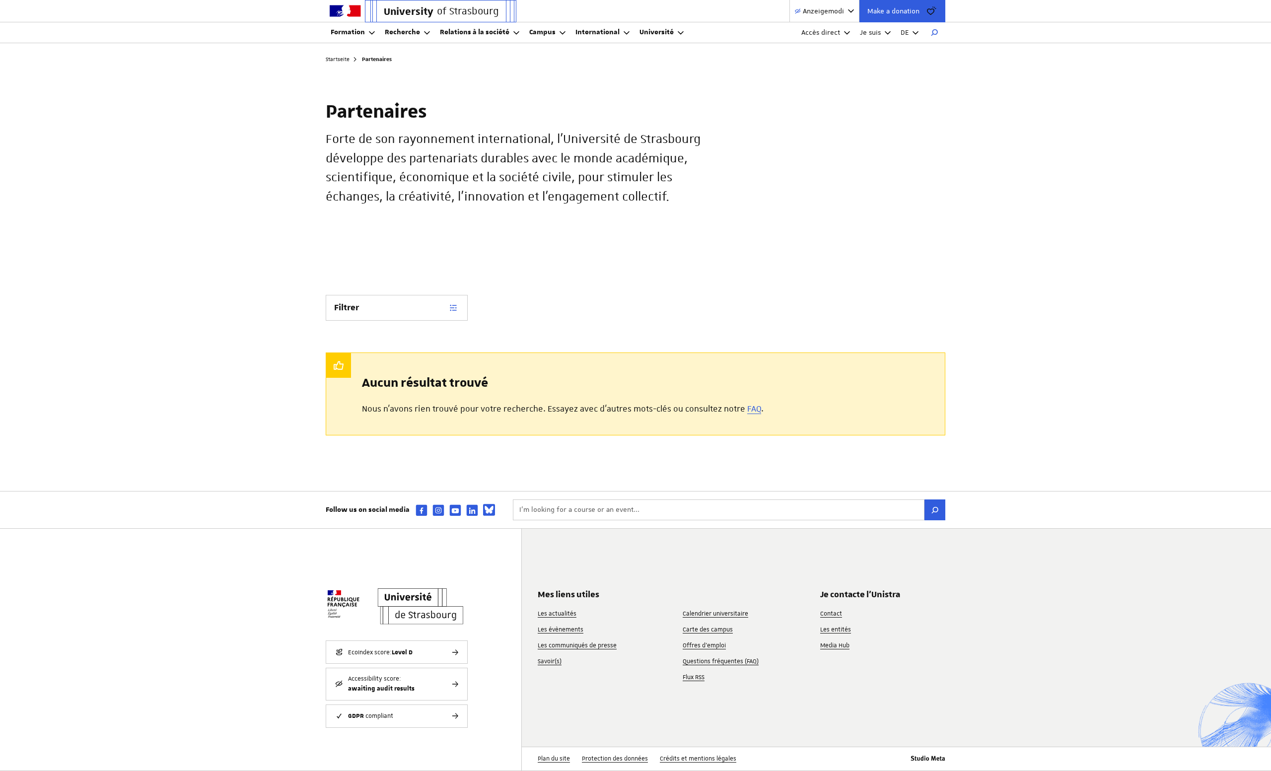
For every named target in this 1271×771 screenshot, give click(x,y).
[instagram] (438, 510)
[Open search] (934, 32)
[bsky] (489, 510)
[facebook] (421, 510)
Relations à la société (474, 32)
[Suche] (934, 509)
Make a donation (893, 10)
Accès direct (820, 32)
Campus (542, 32)
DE (905, 32)
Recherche (402, 32)
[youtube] (455, 510)
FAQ (754, 408)
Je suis (870, 32)
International (597, 32)
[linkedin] (472, 510)
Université (656, 32)
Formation (348, 32)
